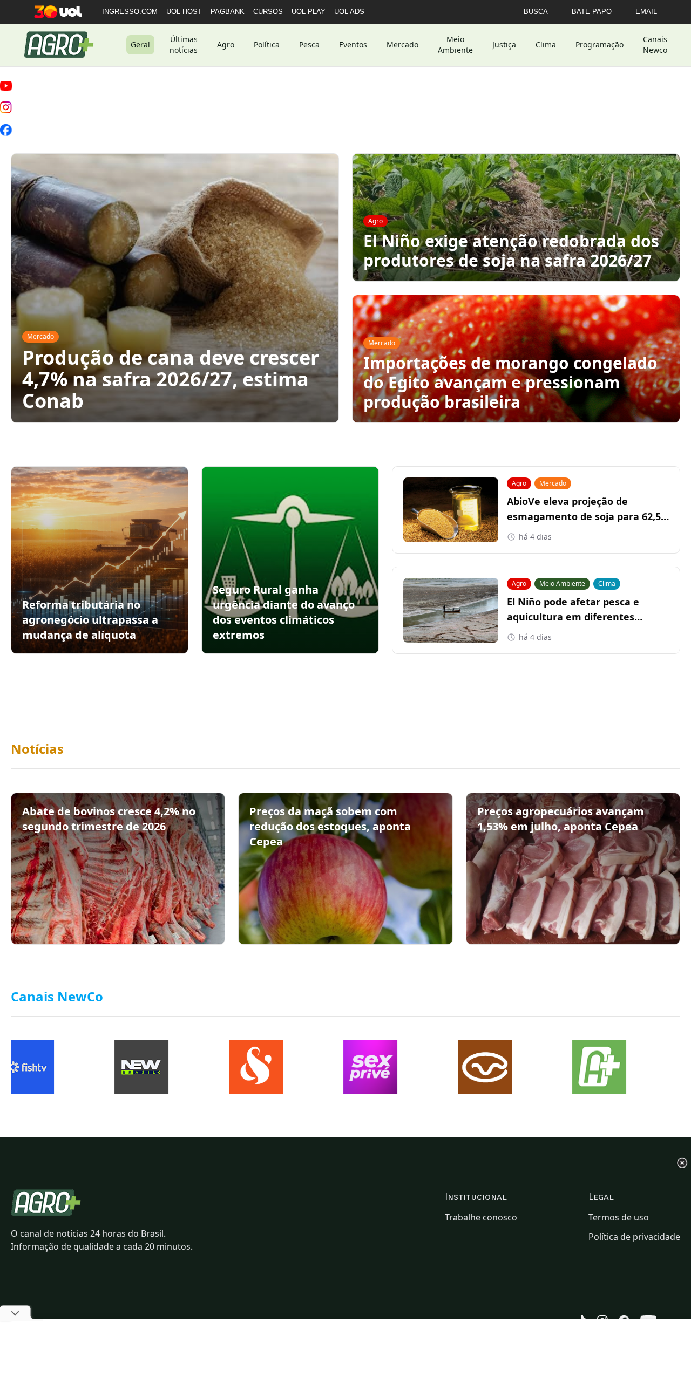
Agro (225, 44)
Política (267, 44)
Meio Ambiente (455, 44)
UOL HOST (184, 12)
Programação (599, 44)
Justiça (504, 44)
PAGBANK (228, 12)
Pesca (309, 44)
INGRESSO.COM (130, 12)
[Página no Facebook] (6, 130)
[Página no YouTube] (6, 86)
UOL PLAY (309, 12)
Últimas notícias (184, 44)
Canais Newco (655, 44)
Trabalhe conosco (481, 1217)
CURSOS (268, 12)
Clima (546, 44)
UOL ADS (349, 12)
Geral (140, 44)
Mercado (402, 44)
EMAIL (646, 12)
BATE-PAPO (592, 12)
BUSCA (536, 12)
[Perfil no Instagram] (6, 107)
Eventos (353, 44)
